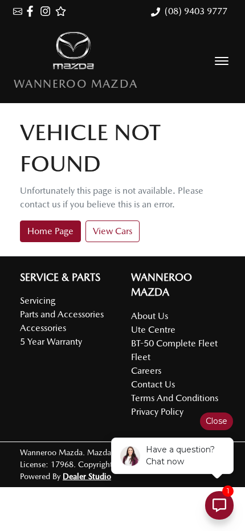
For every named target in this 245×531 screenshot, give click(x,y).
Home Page (50, 231)
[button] (221, 61)
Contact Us (153, 384)
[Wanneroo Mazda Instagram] (47, 11)
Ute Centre (153, 329)
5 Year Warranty (51, 341)
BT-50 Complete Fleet (174, 343)
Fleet (140, 357)
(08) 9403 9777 (196, 11)
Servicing (37, 300)
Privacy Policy (157, 411)
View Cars (112, 231)
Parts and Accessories (62, 314)
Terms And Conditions (174, 398)
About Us (149, 316)
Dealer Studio (87, 476)
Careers (146, 370)
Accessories (43, 327)
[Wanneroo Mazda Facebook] (32, 11)
